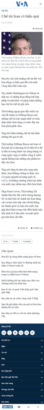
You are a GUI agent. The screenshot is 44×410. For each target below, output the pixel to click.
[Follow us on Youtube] (15, 332)
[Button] (38, 28)
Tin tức (4, 10)
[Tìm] (38, 407)
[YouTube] (19, 407)
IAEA (4, 180)
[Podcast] (26, 332)
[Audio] (28, 407)
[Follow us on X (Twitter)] (9, 332)
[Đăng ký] (32, 332)
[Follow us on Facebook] (3, 332)
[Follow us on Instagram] (21, 332)
